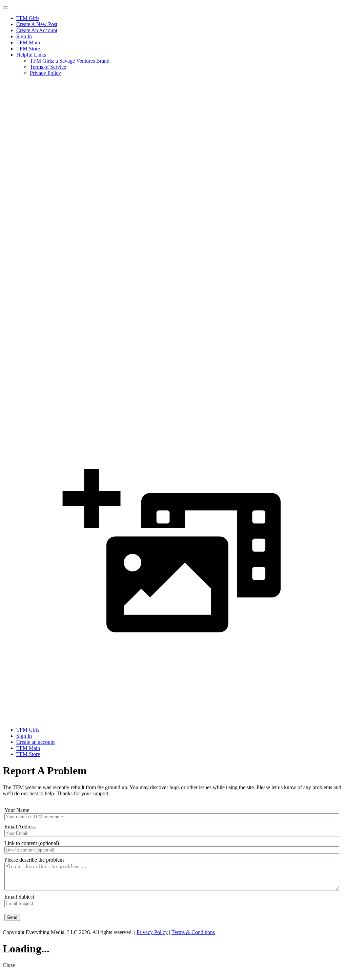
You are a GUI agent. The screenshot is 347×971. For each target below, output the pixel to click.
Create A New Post (36, 24)
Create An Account (36, 30)
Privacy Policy (45, 73)
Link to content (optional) (31, 843)
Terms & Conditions (193, 932)
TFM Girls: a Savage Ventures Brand (69, 61)
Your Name (16, 810)
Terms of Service (48, 67)
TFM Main (28, 42)
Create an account (35, 742)
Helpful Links (31, 55)
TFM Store (28, 48)
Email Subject (19, 897)
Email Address (20, 826)
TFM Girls (27, 18)
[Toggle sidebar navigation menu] (5, 7)
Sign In (24, 36)
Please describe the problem (34, 860)
